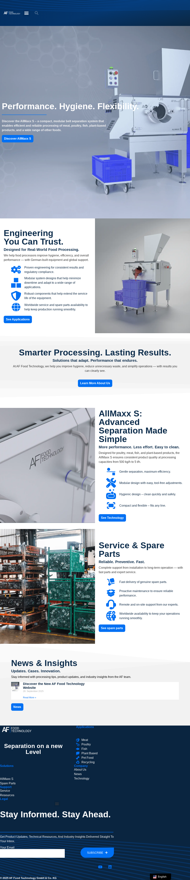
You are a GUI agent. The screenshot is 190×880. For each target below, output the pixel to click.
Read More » (29, 697)
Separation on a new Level (33, 749)
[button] (26, 13)
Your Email (7, 847)
